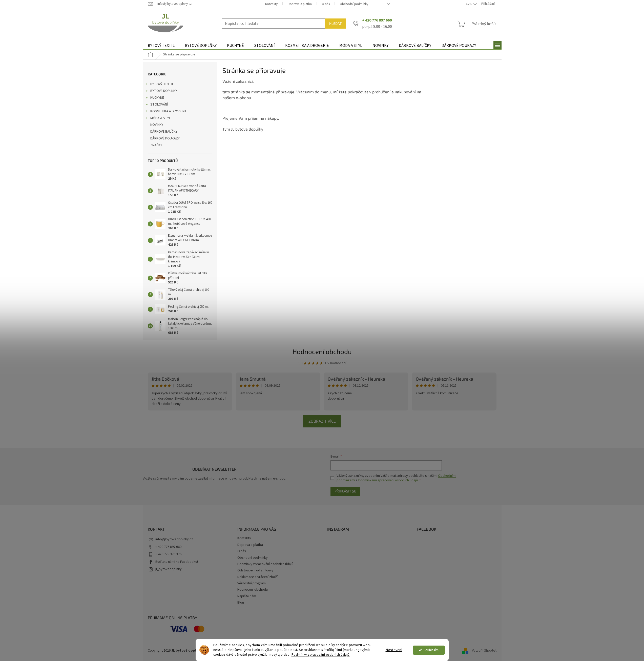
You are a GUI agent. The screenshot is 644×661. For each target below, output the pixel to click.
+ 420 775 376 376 (168, 554)
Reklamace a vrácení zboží (257, 577)
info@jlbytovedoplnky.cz (174, 539)
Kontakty (271, 4)
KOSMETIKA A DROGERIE (168, 111)
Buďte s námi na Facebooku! (176, 561)
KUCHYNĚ (157, 97)
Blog (240, 602)
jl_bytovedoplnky (168, 569)
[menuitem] (161, 46)
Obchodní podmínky (354, 4)
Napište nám (246, 596)
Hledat (335, 23)
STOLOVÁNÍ (159, 104)
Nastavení (394, 650)
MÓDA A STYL (160, 118)
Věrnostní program (251, 583)
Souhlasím (431, 650)
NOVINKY (156, 124)
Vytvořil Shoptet (484, 650)
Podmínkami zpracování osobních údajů (388, 480)
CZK (469, 4)
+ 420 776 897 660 (168, 546)
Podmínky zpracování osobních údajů (321, 654)
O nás (326, 4)
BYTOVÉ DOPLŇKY (163, 90)
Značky (156, 145)
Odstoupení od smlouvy (255, 570)
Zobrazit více (322, 421)
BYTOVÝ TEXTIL (162, 84)
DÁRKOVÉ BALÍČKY (163, 131)
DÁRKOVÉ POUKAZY (165, 138)
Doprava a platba (300, 4)
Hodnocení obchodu (322, 351)
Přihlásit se (345, 491)
